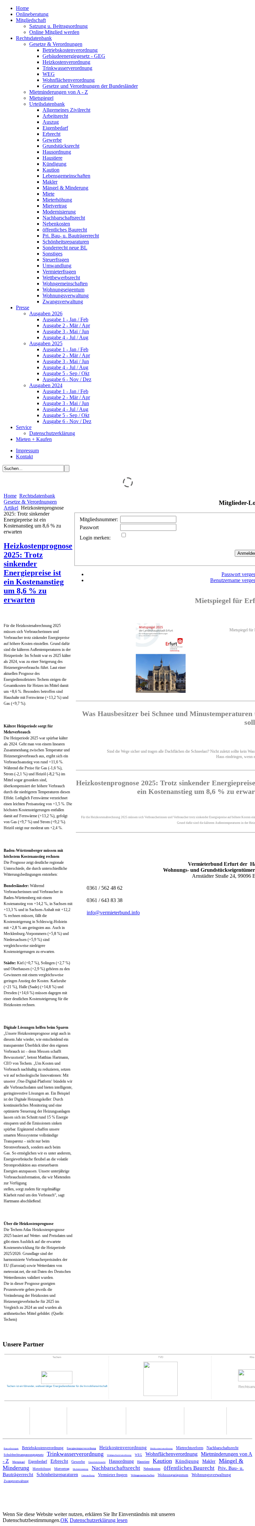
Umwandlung (56, 265)
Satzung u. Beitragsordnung (58, 26)
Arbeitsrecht (55, 116)
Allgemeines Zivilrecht (66, 110)
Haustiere (52, 158)
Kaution (50, 170)
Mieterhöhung (57, 200)
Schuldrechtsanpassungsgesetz (23, 1454)
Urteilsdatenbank (47, 104)
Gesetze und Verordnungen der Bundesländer (90, 86)
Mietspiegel (41, 98)
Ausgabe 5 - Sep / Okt (65, 373)
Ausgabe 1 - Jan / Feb (65, 319)
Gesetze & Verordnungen (55, 44)
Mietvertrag (54, 206)
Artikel (11, 508)
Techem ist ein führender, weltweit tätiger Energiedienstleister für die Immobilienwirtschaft (57, 1386)
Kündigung (54, 164)
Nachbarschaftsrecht (63, 218)
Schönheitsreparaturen (65, 241)
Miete (48, 194)
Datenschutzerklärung (52, 433)
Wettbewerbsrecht (61, 277)
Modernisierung (59, 212)
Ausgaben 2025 (45, 343)
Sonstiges (52, 253)
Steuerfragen (55, 259)
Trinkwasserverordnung (67, 68)
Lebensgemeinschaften (66, 176)
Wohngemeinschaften (65, 283)
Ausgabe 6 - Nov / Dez (66, 379)
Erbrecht (51, 134)
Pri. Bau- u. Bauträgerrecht (70, 235)
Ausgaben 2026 (45, 313)
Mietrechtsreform (189, 1448)
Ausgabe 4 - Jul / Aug (65, 337)
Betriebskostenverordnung (70, 50)
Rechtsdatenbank (34, 38)
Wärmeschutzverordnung (119, 1455)
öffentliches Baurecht (64, 229)
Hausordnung (56, 152)
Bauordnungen (11, 1448)
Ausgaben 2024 (45, 385)
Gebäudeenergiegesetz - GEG (73, 56)
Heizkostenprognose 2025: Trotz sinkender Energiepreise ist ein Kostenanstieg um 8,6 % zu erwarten (38, 572)
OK (64, 1520)
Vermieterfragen (59, 271)
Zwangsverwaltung (62, 301)
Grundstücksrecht (60, 146)
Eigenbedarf (55, 128)
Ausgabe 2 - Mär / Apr (66, 325)
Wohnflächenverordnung (68, 80)
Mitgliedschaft (31, 20)
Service (24, 427)
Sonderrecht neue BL (64, 247)
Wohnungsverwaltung (65, 295)
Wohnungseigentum (63, 289)
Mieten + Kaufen (34, 439)
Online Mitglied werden (54, 32)
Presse (22, 307)
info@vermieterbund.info (113, 912)
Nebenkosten (56, 224)
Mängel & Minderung (65, 188)
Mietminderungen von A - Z (58, 92)
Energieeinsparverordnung (81, 1448)
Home (22, 8)
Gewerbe (52, 140)
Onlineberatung (32, 14)
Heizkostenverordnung (66, 62)
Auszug (50, 122)
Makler (49, 182)
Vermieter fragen (113, 1474)
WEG (48, 74)
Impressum (27, 450)
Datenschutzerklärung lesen (99, 1520)
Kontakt (24, 456)
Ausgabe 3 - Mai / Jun (65, 331)
